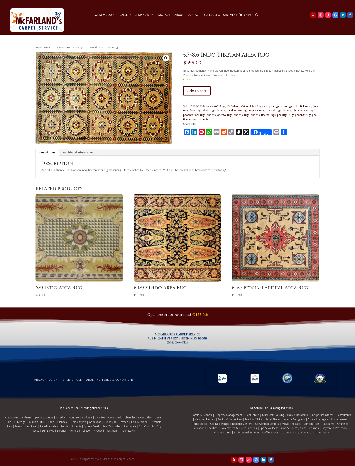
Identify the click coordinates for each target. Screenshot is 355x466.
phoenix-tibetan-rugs (263, 115)
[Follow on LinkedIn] (343, 15)
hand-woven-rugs (237, 110)
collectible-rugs (302, 106)
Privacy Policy (45, 379)
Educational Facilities (205, 428)
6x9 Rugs (78, 47)
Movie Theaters (291, 423)
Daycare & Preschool (334, 428)
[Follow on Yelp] (313, 15)
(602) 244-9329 (177, 342)
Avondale (73, 417)
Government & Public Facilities (238, 428)
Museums (328, 423)
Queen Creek (91, 426)
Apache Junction (43, 417)
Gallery (125, 15)
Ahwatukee (11, 417)
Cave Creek (115, 417)
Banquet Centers (242, 423)
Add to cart (197, 90)
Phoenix (76, 426)
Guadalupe (110, 422)
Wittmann (112, 430)
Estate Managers (318, 419)
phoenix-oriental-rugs (219, 115)
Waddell (99, 430)
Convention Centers (267, 423)
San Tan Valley (111, 426)
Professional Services (246, 432)
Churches (342, 423)
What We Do (103, 15)
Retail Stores (272, 419)
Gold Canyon (78, 422)
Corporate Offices (323, 415)
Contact (194, 15)
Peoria (64, 426)
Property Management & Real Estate (237, 415)
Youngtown (128, 430)
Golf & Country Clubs (293, 428)
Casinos (314, 428)
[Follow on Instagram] (321, 15)
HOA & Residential (298, 415)
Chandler (130, 417)
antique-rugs (271, 106)
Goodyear (95, 422)
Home (39, 47)
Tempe (74, 430)
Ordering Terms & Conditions (110, 379)
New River (31, 426)
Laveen (123, 422)
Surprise (62, 430)
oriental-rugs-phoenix (278, 110)
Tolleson (86, 430)
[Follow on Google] (335, 15)
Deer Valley (145, 417)
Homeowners (339, 419)
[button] (166, 58)
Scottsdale (130, 426)
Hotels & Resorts (201, 415)
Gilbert (50, 422)
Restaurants (344, 415)
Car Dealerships (219, 423)
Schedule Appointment (220, 15)
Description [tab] (47, 152)
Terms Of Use (71, 379)
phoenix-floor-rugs (194, 115)
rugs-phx (311, 115)
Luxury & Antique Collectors (298, 432)
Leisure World (139, 422)
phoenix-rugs (241, 115)
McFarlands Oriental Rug (57, 47)
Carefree (100, 417)
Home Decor (199, 423)
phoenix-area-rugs (304, 110)
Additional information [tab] (78, 152)
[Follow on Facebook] (350, 15)
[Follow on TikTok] (328, 15)
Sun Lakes (48, 430)
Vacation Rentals (205, 419)
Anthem (26, 417)
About (179, 15)
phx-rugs (282, 115)
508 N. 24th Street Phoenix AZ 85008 (177, 338)
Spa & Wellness (269, 428)
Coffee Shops (270, 432)
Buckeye (87, 417)
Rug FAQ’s (163, 15)
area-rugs (286, 106)
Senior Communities (230, 419)
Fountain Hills (36, 422)
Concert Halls (312, 423)
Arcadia (60, 417)
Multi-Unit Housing (273, 415)
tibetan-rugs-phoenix (195, 119)
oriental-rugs (256, 110)
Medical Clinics (253, 419)
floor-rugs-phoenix (214, 110)
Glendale (62, 422)
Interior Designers (294, 419)
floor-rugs (196, 110)
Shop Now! (142, 15)
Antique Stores (222, 432)
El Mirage (19, 422)
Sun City (144, 426)
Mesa (18, 426)
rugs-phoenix (297, 115)
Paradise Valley (49, 426)
